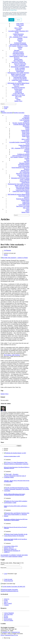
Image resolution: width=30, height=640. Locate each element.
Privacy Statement (5, 635)
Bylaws (6, 616)
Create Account (8, 579)
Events (6, 600)
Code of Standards (9, 613)
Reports (6, 617)
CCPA (2, 556)
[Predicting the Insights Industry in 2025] (15, 453)
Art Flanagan (7, 250)
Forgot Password (8, 580)
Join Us (6, 602)
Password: (3, 567)
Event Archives (8, 619)
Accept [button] (11, 19)
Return (6, 255)
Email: (2, 564)
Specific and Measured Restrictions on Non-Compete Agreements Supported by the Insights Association (14, 494)
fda (7, 556)
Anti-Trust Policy (8, 614)
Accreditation (12, 555)
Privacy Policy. (13, 10)
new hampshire (5, 555)
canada (10, 556)
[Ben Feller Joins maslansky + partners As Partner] (14, 257)
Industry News (4, 393)
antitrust (20, 556)
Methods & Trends (10, 549)
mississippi (15, 556)
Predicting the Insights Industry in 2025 (12, 456)
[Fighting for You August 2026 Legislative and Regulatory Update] (16, 502)
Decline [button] (18, 19)
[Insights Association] (6, 112)
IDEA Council (8, 603)
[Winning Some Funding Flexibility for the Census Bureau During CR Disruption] (16, 535)
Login (5, 108)
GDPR (7, 552)
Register (6, 107)
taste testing (25, 555)
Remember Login (12, 573)
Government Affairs (11, 546)
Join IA (3, 111)
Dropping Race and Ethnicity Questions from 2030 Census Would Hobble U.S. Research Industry (15, 520)
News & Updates (8, 620)
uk (5, 556)
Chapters (6, 605)
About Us (6, 599)
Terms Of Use (14, 635)
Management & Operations (12, 550)
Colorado (18, 555)
